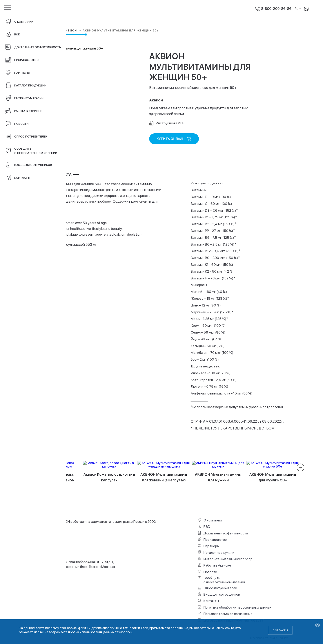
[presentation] (300, 467)
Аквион (70, 30)
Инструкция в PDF (170, 123)
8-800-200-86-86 (276, 9)
